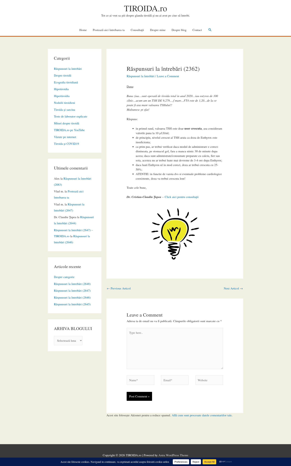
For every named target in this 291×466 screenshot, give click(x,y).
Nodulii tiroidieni (64, 103)
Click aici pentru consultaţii (182, 197)
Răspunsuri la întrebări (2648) (72, 284)
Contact (197, 30)
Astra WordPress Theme (173, 455)
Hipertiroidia (62, 96)
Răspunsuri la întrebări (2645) (72, 304)
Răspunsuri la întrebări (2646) (72, 297)
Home (83, 30)
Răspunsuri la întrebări (68, 69)
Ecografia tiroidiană (66, 82)
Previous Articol (119, 288)
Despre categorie (64, 277)
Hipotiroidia (61, 89)
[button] (210, 30)
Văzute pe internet (65, 137)
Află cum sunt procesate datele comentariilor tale (202, 415)
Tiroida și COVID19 (66, 144)
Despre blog (179, 30)
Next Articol (233, 288)
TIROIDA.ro (145, 8)
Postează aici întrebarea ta (109, 30)
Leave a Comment (168, 76)
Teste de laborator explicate (70, 116)
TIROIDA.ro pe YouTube (69, 130)
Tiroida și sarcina (64, 109)
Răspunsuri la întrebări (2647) (72, 290)
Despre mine (158, 30)
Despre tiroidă (62, 75)
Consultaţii (137, 30)
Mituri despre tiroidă (66, 123)
